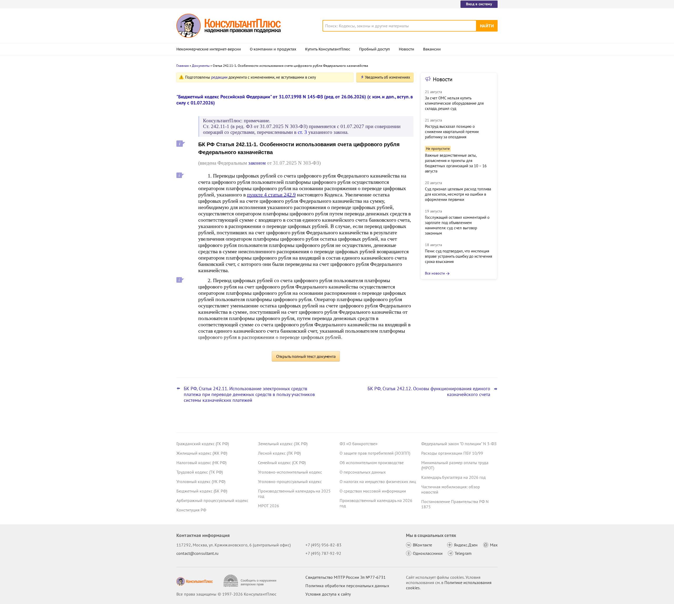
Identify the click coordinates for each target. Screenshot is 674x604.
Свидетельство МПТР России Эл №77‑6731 (345, 577)
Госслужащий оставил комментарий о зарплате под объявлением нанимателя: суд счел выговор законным (457, 225)
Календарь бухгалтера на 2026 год (453, 477)
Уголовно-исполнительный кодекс (290, 472)
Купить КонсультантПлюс (327, 49)
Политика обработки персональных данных (347, 585)
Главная (182, 66)
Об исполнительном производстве (372, 462)
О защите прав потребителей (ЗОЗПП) (375, 453)
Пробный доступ (374, 49)
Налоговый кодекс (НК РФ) (201, 462)
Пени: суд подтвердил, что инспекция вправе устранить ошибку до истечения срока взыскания (458, 256)
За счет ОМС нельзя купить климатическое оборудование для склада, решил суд (454, 103)
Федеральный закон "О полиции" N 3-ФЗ (459, 443)
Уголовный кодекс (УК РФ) (200, 481)
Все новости (435, 273)
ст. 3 (302, 132)
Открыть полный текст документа (306, 356)
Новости (406, 49)
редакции (219, 77)
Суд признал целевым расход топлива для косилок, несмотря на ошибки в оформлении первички (458, 194)
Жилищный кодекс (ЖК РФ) (201, 453)
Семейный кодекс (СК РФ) (282, 462)
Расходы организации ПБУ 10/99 (452, 453)
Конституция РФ (191, 509)
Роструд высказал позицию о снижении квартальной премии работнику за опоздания (452, 131)
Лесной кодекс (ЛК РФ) (279, 453)
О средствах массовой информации (373, 491)
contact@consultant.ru (197, 553)
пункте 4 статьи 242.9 (271, 194)
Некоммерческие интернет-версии (208, 49)
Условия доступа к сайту (328, 594)
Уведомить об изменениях (387, 77)
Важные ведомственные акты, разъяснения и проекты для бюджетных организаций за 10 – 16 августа (456, 163)
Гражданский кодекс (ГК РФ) (202, 443)
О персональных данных (363, 472)
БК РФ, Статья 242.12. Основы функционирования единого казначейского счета (429, 391)
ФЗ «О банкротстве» (359, 443)
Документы (201, 66)
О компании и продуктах (273, 49)
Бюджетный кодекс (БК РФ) (201, 491)
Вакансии (432, 49)
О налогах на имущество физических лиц (378, 481)
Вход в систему (479, 4)
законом (257, 163)
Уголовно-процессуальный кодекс (290, 481)
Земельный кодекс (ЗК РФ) (283, 443)
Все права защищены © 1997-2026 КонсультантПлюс (226, 594)
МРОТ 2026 (268, 505)
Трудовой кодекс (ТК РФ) (199, 472)
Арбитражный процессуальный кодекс (212, 500)
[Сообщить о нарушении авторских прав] (250, 581)
